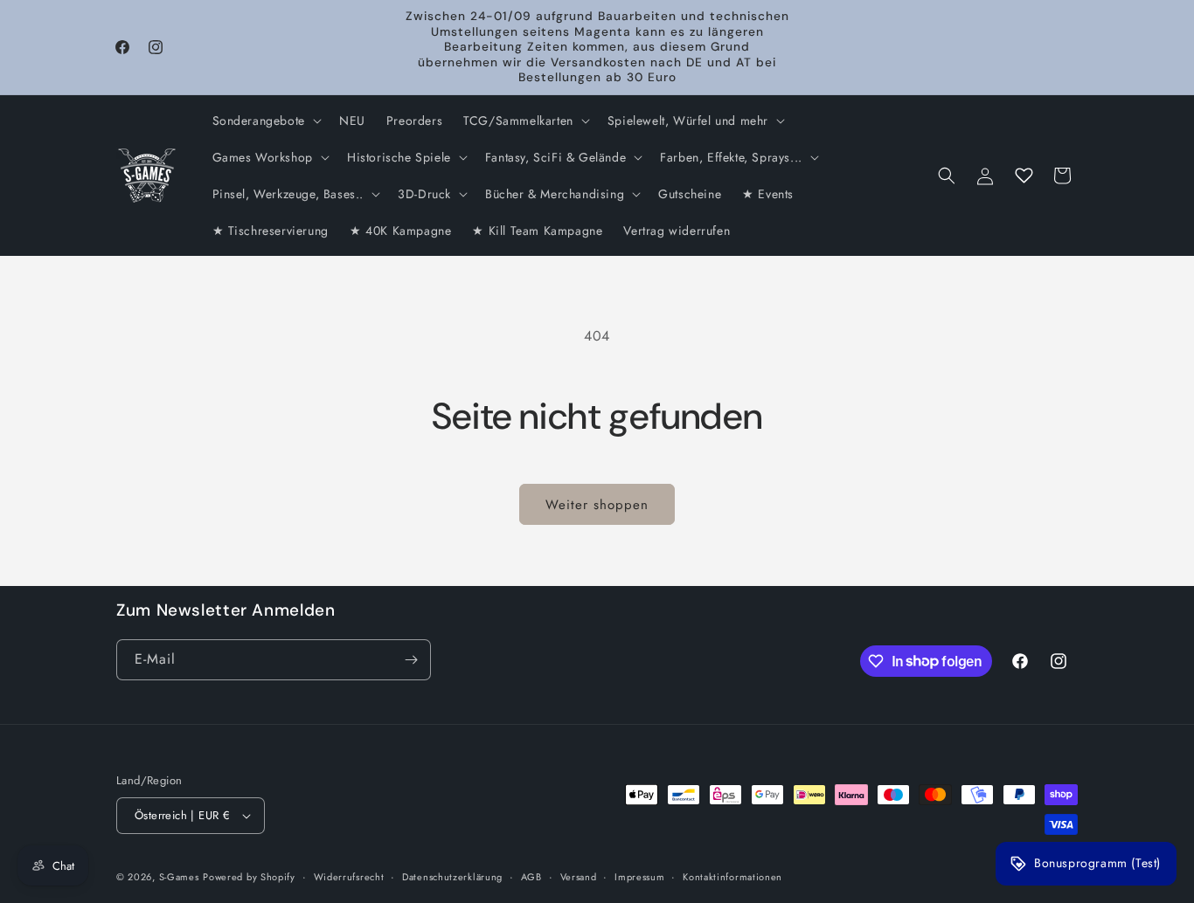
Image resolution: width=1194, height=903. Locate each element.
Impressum (639, 877)
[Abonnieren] (411, 659)
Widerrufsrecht (349, 877)
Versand (578, 877)
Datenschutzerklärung (452, 877)
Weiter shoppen (597, 504)
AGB (531, 877)
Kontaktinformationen (732, 877)
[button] (265, 120)
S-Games (179, 877)
